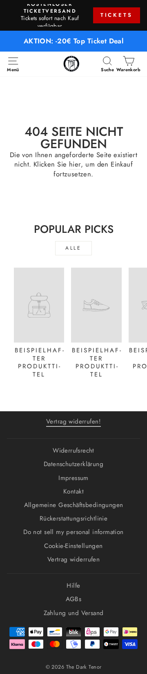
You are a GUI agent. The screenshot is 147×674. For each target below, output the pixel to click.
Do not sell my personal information (73, 531)
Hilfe (73, 585)
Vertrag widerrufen (73, 559)
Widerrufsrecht (73, 450)
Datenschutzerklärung (73, 464)
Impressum (73, 477)
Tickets (116, 15)
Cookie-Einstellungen (73, 545)
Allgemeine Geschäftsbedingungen (73, 504)
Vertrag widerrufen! (73, 421)
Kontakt (73, 491)
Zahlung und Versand (74, 613)
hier (75, 164)
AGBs (74, 599)
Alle (73, 248)
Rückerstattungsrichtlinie (73, 518)
